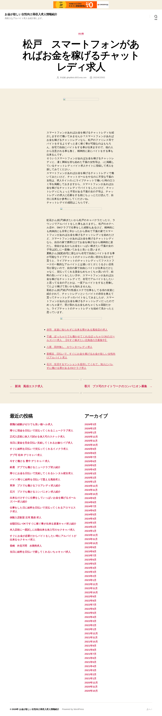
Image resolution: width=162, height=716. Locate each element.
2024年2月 (90, 526)
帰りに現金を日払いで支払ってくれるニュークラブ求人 (41, 430)
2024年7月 (90, 506)
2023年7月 (90, 555)
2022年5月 (90, 612)
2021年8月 (90, 649)
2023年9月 (90, 547)
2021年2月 (90, 674)
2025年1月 (90, 481)
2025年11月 (91, 440)
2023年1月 (90, 580)
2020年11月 (91, 686)
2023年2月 (90, 576)
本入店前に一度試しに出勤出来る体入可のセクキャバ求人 (42, 529)
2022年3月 (90, 621)
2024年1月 (90, 530)
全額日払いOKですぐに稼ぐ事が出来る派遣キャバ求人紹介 (43, 523)
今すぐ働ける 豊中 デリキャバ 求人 (30, 461)
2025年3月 (90, 473)
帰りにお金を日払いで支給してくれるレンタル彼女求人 (41, 473)
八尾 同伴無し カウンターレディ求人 (69, 347)
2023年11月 (91, 539)
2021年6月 (90, 658)
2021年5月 (90, 662)
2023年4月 (90, 567)
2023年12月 (91, 535)
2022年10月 (91, 592)
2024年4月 (90, 518)
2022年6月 (90, 608)
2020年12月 (91, 682)
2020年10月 (91, 690)
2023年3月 (90, 571)
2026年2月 (90, 428)
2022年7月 (90, 604)
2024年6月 (90, 510)
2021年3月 (90, 670)
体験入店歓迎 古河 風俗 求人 (25, 517)
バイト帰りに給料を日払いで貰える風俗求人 (35, 479)
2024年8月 (90, 502)
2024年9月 (90, 498)
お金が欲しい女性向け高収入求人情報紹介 (31, 14)
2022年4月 (90, 617)
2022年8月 (90, 600)
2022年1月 (90, 629)
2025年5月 (90, 465)
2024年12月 (91, 485)
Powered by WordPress (73, 709)
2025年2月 (90, 477)
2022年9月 (90, 596)
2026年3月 (90, 424)
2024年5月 (90, 514)
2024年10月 (91, 494)
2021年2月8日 (99, 78)
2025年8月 (90, 453)
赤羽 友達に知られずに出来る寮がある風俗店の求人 (77, 329)
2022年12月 (91, 584)
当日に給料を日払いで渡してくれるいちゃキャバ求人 (40, 551)
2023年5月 (90, 563)
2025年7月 (90, 457)
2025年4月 (90, 469)
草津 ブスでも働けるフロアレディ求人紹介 (35, 485)
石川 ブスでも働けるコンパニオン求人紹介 (35, 491)
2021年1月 (90, 678)
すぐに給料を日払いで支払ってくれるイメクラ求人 (39, 448)
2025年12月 (91, 436)
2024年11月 (91, 490)
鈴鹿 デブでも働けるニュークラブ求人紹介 (35, 467)
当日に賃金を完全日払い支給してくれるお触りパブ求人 (41, 442)
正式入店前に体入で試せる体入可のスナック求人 (37, 436)
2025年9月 (90, 449)
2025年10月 (91, 444)
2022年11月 (91, 588)
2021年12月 (91, 633)
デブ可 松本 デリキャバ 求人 (26, 455)
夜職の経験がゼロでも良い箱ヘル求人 (31, 424)
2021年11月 (91, 637)
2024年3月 (90, 522)
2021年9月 (90, 645)
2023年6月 (90, 559)
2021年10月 (91, 641)
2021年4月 (90, 666)
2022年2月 (90, 625)
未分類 (81, 34)
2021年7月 (90, 653)
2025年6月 (90, 461)
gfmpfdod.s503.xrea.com (76, 78)
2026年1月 (90, 432)
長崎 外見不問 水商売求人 (26, 545)
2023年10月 (91, 543)
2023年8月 (90, 551)
